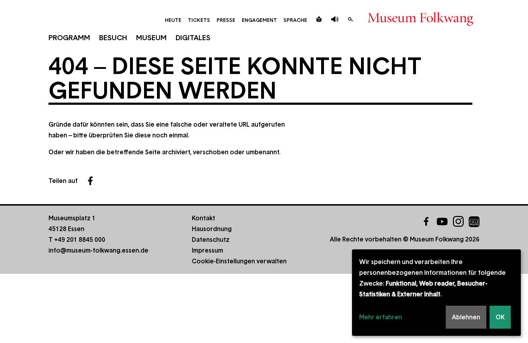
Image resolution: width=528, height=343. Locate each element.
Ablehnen (466, 317)
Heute (173, 20)
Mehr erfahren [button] (380, 317)
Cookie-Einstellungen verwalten (239, 261)
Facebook (90, 180)
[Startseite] (420, 24)
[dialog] (436, 292)
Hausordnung (212, 229)
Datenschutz (211, 240)
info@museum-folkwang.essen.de (98, 250)
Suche (350, 19)
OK (500, 317)
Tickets (199, 20)
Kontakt (203, 218)
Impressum (207, 250)
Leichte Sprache (319, 19)
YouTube (442, 221)
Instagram (458, 221)
